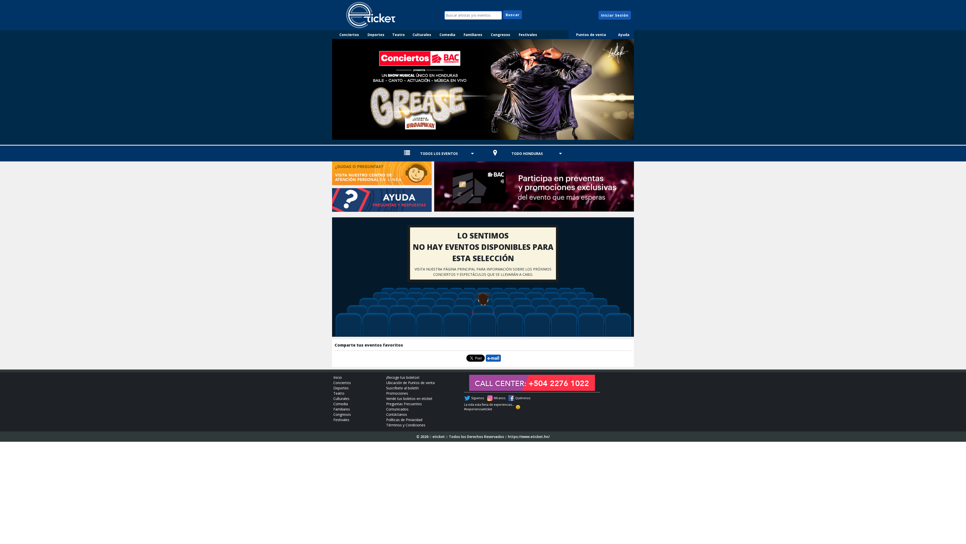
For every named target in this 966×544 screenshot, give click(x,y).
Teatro (398, 34)
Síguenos (477, 398)
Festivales (528, 34)
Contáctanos (396, 414)
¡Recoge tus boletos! (402, 377)
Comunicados (397, 409)
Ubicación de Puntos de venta (410, 382)
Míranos (499, 398)
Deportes (376, 34)
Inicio (337, 377)
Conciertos (349, 34)
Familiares (473, 34)
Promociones (397, 393)
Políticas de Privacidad (404, 419)
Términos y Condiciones (405, 425)
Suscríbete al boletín (402, 388)
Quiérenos (522, 398)
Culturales (422, 34)
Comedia (447, 34)
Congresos (500, 34)
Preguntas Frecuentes (404, 403)
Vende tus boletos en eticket (409, 398)
